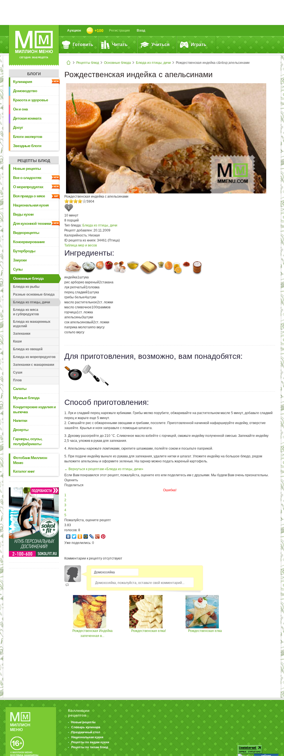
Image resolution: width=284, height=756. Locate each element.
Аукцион (74, 30)
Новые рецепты (27, 168)
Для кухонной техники (32, 223)
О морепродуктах (28, 187)
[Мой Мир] (86, 536)
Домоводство (25, 91)
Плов (17, 380)
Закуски (20, 260)
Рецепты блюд (87, 63)
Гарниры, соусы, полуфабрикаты (27, 441)
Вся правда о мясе (29, 196)
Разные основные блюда (34, 294)
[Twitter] (74, 536)
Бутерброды (24, 251)
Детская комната (27, 118)
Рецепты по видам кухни (90, 742)
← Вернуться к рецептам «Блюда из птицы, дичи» (103, 469)
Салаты (19, 388)
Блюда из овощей (27, 349)
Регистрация (119, 30)
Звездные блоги (27, 145)
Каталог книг (24, 471)
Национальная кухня (31, 205)
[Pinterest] (103, 536)
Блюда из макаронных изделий (31, 324)
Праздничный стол (85, 732)
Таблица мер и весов (80, 245)
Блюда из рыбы (26, 287)
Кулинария (22, 81)
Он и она (20, 109)
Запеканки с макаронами (33, 365)
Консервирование (29, 242)
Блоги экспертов (27, 136)
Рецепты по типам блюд (89, 747)
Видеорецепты (26, 232)
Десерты (20, 429)
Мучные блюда (26, 397)
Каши (17, 341)
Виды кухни (23, 214)
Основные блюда (117, 63)
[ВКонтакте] (68, 536)
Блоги (34, 74)
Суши (17, 372)
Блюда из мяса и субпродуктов (26, 312)
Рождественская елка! (148, 631)
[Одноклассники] (80, 536)
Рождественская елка (205, 631)
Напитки (20, 420)
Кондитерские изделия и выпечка (34, 409)
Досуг (18, 127)
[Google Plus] (97, 536)
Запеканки (21, 334)
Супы (17, 269)
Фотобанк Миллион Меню (30, 460)
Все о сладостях (27, 177)
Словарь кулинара (85, 727)
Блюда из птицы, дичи (153, 63)
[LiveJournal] (92, 536)
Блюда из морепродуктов (34, 357)
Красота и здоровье (30, 100)
